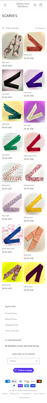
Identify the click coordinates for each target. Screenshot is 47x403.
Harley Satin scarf (30, 156)
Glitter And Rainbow (22, 390)
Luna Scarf (5, 155)
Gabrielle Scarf (29, 185)
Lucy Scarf (5, 94)
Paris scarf (5, 62)
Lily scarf (27, 125)
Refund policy (14, 393)
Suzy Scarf (5, 216)
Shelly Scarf (28, 55)
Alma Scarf (27, 255)
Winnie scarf (28, 217)
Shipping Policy (11, 325)
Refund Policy (11, 319)
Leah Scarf (27, 92)
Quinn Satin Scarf (8, 248)
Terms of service (39, 393)
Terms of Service (12, 331)
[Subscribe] (36, 361)
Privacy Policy (11, 313)
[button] (5, 5)
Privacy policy (26, 393)
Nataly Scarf (6, 285)
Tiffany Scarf (28, 287)
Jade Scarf (5, 124)
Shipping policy (24, 397)
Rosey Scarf (6, 185)
